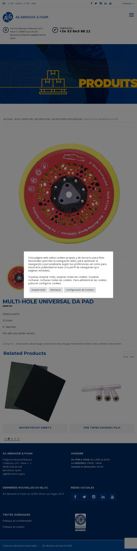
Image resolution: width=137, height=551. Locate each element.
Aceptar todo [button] (38, 289)
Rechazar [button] (55, 289)
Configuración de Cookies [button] (80, 289)
